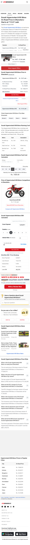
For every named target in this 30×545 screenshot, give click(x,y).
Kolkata (4, 470)
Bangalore (4, 473)
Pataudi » (11, 118)
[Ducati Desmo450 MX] (15, 191)
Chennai (4, 487)
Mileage (3, 160)
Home (2, 497)
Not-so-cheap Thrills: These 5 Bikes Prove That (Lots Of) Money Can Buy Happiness (9, 344)
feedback (4, 524)
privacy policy (6, 521)
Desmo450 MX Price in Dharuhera (15, 205)
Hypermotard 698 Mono (20, 497)
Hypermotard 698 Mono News (15, 353)
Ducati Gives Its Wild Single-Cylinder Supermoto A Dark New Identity (9, 333)
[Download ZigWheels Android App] (8, 534)
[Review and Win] (15, 282)
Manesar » (24, 118)
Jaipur (3, 493)
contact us (5, 515)
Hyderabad (5, 476)
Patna (3, 490)
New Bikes (6, 497)
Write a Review (11, 64)
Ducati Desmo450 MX (15, 200)
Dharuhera (22, 61)
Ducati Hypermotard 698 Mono (12, 27)
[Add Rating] (4, 64)
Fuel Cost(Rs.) (20, 160)
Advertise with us (7, 512)
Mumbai (4, 478)
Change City (11, 74)
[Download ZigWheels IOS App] (21, 534)
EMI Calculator (6, 91)
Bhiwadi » (4, 118)
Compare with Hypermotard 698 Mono (15, 209)
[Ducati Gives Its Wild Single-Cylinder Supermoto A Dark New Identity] (24, 333)
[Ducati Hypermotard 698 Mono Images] (6, 57)
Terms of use (5, 518)
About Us (4, 510)
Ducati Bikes (12, 497)
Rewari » (18, 118)
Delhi (3, 467)
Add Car (8, 320)
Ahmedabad (5, 481)
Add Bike (22, 320)
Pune (3, 484)
